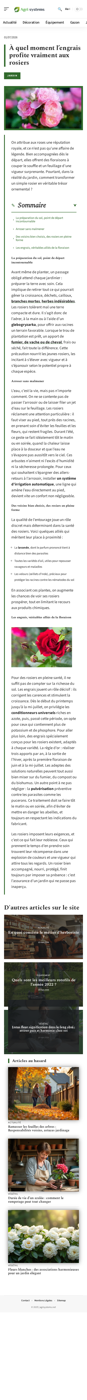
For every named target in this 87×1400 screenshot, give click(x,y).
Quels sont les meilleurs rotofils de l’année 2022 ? (43, 982)
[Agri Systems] (29, 9)
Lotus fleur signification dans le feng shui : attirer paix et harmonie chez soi (43, 1029)
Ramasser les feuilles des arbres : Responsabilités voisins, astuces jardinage (38, 1128)
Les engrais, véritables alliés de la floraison (42, 248)
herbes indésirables (58, 301)
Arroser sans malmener (30, 229)
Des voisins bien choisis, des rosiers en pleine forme (43, 238)
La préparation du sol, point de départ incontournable (39, 219)
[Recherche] (60, 9)
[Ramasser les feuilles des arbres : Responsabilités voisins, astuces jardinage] (43, 1093)
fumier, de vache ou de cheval (36, 342)
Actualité (43, 928)
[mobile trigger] (7, 9)
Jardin (12, 75)
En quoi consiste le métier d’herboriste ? (43, 934)
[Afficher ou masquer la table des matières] (61, 205)
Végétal (43, 1024)
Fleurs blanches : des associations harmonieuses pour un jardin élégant (43, 1271)
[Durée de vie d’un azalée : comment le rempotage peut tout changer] (43, 1165)
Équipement (43, 975)
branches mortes (25, 301)
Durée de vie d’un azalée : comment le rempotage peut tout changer (36, 1200)
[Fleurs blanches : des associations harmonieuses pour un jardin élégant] (43, 1236)
